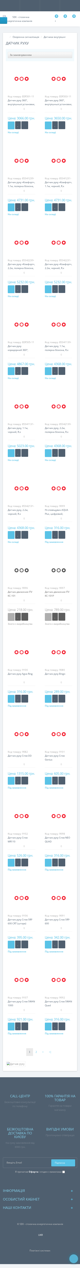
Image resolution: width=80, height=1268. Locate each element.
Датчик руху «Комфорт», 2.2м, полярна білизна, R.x (21, 268)
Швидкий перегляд (21, 80)
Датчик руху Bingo (55, 673)
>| (50, 1052)
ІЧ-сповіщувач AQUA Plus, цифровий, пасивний (56, 513)
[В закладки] (18, 125)
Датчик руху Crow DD (20, 755)
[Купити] (11, 125)
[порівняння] (24, 125)
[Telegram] (43, 1180)
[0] (56, 19)
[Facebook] (37, 1180)
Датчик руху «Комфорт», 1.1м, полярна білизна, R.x (21, 186)
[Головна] (7, 37)
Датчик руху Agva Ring (20, 673)
